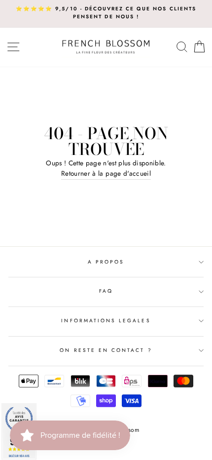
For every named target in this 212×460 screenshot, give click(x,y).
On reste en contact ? (106, 350)
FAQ (106, 291)
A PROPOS (106, 262)
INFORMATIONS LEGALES (105, 320)
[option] (106, 13)
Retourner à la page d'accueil (106, 173)
